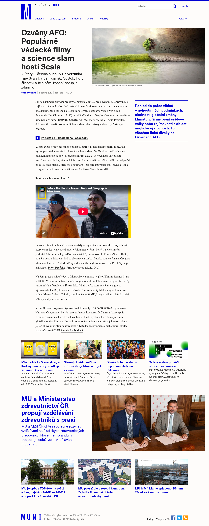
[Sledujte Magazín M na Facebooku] (173, 517)
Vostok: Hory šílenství (116, 245)
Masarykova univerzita (62, 515)
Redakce (48, 519)
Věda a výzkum (28, 92)
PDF (66, 519)
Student (76, 18)
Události (39, 18)
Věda (58, 18)
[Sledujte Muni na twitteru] (179, 517)
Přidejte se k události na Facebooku (64, 138)
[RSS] (185, 517)
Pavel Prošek (56, 267)
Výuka (90, 18)
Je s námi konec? (101, 308)
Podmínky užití (77, 519)
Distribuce (58, 519)
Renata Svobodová (72, 330)
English (183, 6)
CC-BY (69, 92)
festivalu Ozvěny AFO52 (73, 120)
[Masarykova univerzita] (31, 517)
